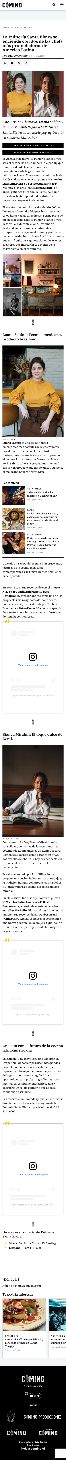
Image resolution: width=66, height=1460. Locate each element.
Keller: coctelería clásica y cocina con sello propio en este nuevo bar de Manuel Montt (42, 518)
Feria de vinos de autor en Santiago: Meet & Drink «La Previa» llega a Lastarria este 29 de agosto (43, 543)
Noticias (8, 27)
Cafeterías (11, 1336)
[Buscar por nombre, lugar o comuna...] (54, 4)
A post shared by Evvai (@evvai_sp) (32, 1014)
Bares (30, 510)
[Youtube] (32, 1396)
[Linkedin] (38, 1396)
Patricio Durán (36, 528)
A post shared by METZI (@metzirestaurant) (32, 695)
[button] (5, 63)
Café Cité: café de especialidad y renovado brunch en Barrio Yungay (24, 1343)
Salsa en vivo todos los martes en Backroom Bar (42, 494)
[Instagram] (26, 1393)
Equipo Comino (18, 55)
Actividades (24, 27)
